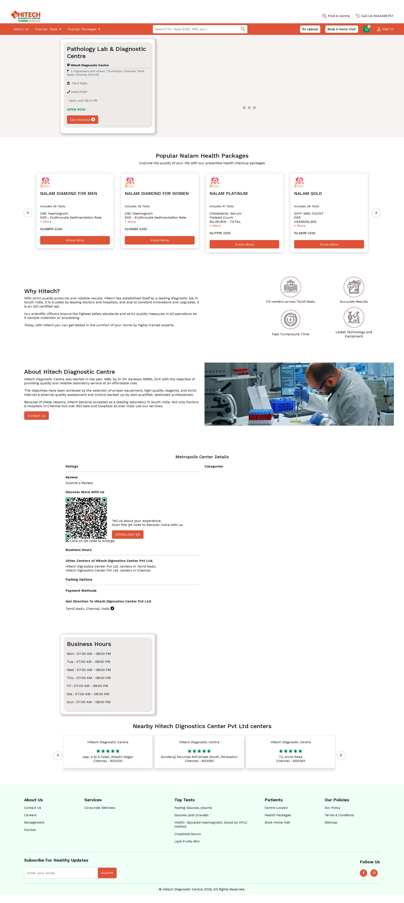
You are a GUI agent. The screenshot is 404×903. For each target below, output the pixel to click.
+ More (45, 222)
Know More (75, 240)
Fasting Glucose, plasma (193, 808)
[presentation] (28, 213)
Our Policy (332, 808)
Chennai (143, 570)
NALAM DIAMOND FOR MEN (68, 193)
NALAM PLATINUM (229, 193)
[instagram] (374, 873)
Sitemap (331, 822)
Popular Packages (82, 29)
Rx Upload (310, 29)
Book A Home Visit (342, 29)
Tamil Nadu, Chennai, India (88, 609)
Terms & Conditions (339, 815)
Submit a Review (79, 483)
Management (34, 822)
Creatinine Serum (187, 834)
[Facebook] (363, 873)
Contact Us (36, 416)
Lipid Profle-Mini (186, 841)
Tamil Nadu (146, 566)
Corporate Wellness (99, 808)
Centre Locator (276, 808)
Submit (107, 873)
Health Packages (278, 815)
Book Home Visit (277, 822)
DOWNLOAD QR (127, 534)
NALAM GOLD (308, 193)
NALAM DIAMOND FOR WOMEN (157, 193)
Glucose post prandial (191, 815)
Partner (30, 830)
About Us (21, 29)
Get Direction (80, 120)
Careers (30, 815)
